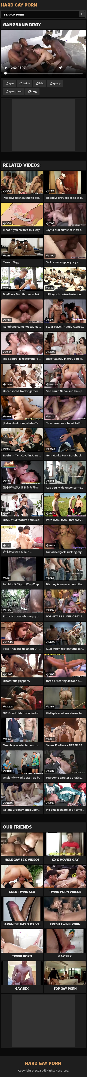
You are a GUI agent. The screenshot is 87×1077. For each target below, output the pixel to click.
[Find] (82, 14)
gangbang (15, 91)
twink (26, 83)
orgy (34, 91)
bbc (41, 83)
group (57, 83)
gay (11, 83)
